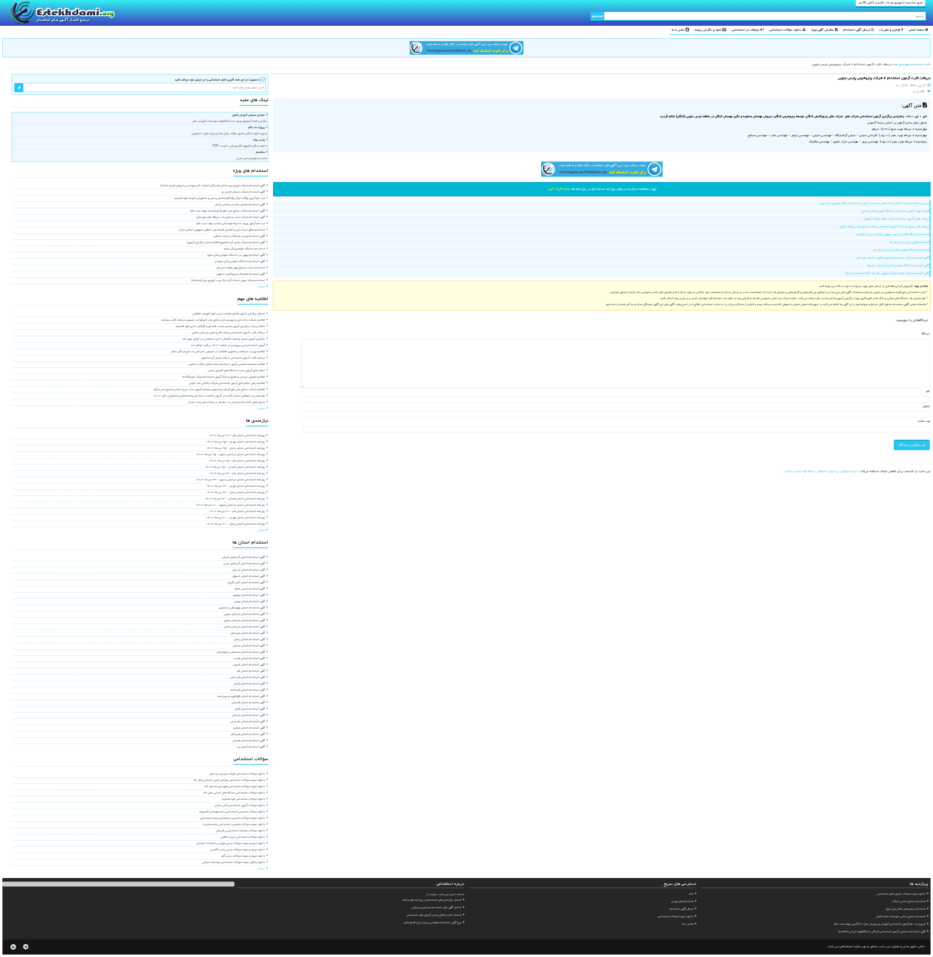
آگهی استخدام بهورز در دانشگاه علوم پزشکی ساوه (236, 255)
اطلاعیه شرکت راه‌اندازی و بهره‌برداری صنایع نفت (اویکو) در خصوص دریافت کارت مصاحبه (213, 320)
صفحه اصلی (917, 30)
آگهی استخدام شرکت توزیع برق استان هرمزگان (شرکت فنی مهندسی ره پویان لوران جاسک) (212, 185)
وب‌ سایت (924, 421)
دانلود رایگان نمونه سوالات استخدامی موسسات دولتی (233, 862)
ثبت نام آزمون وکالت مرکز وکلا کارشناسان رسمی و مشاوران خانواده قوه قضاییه (219, 198)
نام (928, 391)
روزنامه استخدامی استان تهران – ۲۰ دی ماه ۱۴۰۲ (235, 517)
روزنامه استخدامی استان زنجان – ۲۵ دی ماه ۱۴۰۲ (235, 448)
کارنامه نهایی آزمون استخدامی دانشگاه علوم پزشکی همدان (895, 211)
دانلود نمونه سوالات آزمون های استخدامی (901, 894)
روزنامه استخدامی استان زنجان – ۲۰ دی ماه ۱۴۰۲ (235, 524)
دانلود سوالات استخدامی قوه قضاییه (243, 799)
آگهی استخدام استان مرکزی (249, 728)
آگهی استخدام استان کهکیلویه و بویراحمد (241, 696)
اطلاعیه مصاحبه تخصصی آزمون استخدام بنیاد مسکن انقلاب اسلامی (227, 364)
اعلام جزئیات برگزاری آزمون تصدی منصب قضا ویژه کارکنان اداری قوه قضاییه (220, 326)
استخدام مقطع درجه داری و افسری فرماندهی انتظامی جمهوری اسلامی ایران (221, 230)
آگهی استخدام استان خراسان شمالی (244, 627)
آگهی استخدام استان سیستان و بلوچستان (240, 652)
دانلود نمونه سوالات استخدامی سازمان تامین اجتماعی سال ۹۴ (229, 780)
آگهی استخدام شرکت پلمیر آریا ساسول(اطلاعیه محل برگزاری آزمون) (226, 242)
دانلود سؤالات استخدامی (785, 30)
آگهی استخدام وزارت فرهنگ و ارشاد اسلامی (239, 236)
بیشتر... (260, 287)
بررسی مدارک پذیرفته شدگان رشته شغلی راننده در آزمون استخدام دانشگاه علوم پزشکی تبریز (874, 203)
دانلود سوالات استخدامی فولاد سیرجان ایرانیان (237, 774)
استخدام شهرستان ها (908, 64)
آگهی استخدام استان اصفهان (248, 576)
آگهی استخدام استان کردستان (247, 677)
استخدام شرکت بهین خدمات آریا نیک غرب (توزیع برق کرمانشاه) (228, 280)
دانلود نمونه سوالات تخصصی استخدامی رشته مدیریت (233, 824)
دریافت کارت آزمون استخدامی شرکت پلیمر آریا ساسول (233, 358)
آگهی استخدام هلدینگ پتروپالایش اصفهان (240, 274)
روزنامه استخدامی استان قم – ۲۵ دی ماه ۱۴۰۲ (237, 461)
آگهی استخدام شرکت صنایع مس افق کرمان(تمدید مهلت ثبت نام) (227, 211)
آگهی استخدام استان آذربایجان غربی (244, 563)
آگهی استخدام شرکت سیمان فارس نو (243, 192)
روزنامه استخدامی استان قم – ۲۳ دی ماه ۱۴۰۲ (237, 473)
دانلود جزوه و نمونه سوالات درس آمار (243, 856)
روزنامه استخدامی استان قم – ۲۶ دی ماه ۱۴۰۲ (237, 435)
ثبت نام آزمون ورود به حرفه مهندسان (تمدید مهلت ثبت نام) (230, 223)
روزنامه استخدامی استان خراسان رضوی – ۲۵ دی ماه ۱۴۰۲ (230, 454)
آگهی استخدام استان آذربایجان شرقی (243, 557)
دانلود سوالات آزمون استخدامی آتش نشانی (240, 805)
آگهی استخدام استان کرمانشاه (247, 690)
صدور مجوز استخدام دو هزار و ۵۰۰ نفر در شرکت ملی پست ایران (226, 402)
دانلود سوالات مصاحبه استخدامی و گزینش (240, 831)
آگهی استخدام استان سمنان (249, 646)
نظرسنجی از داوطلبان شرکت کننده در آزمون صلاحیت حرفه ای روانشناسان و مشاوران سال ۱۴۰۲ (209, 396)
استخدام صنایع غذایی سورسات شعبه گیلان (901, 916)
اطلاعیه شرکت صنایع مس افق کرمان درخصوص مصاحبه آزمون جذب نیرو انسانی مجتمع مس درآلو (209, 389)
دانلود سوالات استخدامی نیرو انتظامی (243, 837)
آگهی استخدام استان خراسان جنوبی (244, 614)
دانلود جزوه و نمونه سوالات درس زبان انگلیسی (237, 850)
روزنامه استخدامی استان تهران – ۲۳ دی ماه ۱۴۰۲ (235, 486)
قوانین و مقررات (890, 30)
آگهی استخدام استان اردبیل (248, 570)
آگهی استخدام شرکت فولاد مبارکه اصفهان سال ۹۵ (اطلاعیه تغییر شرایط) (887, 273)
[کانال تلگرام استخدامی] (466, 48)
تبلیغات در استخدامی (746, 30)
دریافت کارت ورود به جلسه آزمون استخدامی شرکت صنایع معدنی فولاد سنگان (884, 226)
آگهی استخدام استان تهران (249, 601)
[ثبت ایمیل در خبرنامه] (19, 87)
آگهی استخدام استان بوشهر (249, 595)
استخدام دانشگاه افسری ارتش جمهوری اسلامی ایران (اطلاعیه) (892, 234)
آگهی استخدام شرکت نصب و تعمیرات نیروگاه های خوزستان (230, 217)
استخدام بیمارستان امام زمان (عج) (906, 909)
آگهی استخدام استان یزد (250, 747)
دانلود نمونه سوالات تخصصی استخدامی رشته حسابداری (232, 818)
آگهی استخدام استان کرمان (249, 683)
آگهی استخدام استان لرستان (248, 715)
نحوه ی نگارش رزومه (708, 30)
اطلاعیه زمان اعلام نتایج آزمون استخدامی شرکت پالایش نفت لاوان (227, 383)
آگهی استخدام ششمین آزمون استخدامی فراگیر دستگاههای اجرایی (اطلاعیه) (882, 931)
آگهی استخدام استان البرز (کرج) (246, 582)
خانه (928, 64)
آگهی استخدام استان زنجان (249, 639)
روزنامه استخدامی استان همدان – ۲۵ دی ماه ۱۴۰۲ (235, 467)
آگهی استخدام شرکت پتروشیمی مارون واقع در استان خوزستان (892, 258)
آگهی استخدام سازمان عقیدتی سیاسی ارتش (240, 204)
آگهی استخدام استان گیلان (249, 709)
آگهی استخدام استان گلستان (248, 702)
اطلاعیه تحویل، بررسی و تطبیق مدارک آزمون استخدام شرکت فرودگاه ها (223, 377)
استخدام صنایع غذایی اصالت (909, 901)
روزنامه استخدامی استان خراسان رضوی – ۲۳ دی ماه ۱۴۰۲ (230, 480)
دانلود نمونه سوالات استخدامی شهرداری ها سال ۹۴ (234, 786)
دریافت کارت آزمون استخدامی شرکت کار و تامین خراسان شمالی (228, 332)
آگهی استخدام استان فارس (249, 658)
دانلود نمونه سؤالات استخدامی (675, 916)
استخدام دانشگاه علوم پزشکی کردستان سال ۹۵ (901, 250)
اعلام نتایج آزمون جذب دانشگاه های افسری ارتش (236, 370)
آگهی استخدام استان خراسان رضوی (244, 620)
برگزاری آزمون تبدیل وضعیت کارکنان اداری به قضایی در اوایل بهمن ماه (224, 339)
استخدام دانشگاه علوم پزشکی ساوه (244, 249)
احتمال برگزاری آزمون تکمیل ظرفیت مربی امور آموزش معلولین (228, 314)
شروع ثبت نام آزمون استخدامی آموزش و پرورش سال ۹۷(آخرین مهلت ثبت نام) (880, 924)
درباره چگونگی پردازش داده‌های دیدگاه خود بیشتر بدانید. (821, 471)
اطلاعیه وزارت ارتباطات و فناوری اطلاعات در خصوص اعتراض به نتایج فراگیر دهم (218, 351)
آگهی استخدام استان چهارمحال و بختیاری (242, 608)
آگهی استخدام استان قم (251, 671)
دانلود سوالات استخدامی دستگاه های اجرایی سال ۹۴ (234, 793)
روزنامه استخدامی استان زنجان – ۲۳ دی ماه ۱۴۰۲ (235, 492)
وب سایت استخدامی (852, 946)
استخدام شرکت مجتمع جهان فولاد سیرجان (240, 268)
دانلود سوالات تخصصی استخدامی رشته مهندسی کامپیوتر (232, 812)
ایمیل (926, 406)
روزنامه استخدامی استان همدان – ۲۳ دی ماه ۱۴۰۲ (235, 498)
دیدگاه (926, 334)
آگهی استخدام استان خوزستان (247, 633)
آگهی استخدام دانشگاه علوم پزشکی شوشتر (240, 261)
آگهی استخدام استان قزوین (249, 665)
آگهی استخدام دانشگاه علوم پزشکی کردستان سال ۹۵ (898, 265)
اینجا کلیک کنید (558, 189)
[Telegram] (25, 947)
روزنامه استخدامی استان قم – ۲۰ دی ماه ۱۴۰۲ (237, 511)
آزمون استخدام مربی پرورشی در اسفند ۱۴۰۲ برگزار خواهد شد (228, 345)
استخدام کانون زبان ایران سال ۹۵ (909, 242)
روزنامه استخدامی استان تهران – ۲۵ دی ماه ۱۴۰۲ (235, 442)
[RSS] (13, 947)
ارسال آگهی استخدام (857, 30)
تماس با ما (679, 30)
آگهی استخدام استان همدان (249, 740)
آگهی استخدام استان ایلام (250, 589)
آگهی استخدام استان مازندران (247, 721)
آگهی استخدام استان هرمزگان (248, 734)
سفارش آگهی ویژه (823, 30)
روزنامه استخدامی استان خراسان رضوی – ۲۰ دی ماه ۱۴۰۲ (230, 505)
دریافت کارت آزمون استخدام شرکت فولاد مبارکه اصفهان (896, 219)
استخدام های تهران (682, 901)
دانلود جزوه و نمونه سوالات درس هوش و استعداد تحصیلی (230, 843)
